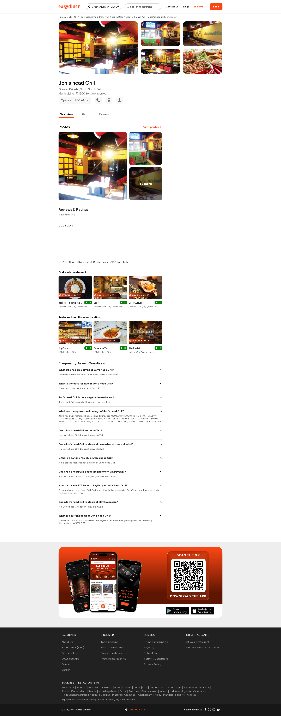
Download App (70, 658)
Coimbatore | (79, 691)
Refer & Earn (151, 653)
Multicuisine (66, 93)
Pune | (118, 687)
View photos (151, 127)
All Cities (191, 694)
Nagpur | (95, 694)
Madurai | (117, 694)
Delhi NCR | (69, 687)
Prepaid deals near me (114, 653)
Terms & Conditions (156, 658)
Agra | (179, 687)
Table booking (109, 642)
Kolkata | (127, 687)
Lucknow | (205, 687)
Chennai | (108, 687)
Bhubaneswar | (150, 691)
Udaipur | (106, 694)
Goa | (145, 687)
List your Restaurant (197, 642)
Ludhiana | (175, 691)
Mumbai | (82, 687)
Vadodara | (199, 691)
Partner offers (70, 653)
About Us (67, 642)
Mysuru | (187, 691)
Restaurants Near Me (113, 658)
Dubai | (137, 687)
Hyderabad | (191, 687)
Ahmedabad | (158, 687)
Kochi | (66, 691)
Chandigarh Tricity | (150, 694)
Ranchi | (93, 691)
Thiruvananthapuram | (75, 694)
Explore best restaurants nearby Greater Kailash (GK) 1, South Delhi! (98, 699)
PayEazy (149, 647)
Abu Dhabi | (131, 694)
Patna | (123, 691)
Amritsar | (134, 691)
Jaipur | (170, 687)
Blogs (186, 6)
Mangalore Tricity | (174, 694)
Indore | (164, 691)
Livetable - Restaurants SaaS (202, 647)
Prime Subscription (156, 642)
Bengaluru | (95, 687)
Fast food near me (112, 647)
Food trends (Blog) (72, 647)
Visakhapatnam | (109, 691)
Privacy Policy (152, 664)
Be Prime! (199, 6)
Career (65, 669)
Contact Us (172, 6)
